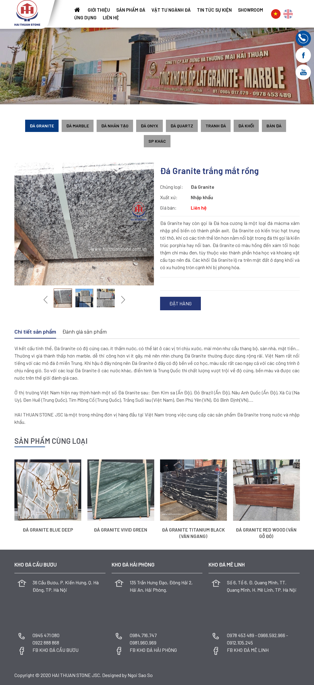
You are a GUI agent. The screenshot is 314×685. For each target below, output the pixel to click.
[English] (288, 14)
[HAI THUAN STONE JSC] (27, 12)
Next (122, 299)
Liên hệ (111, 17)
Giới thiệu (99, 10)
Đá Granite (42, 125)
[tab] (35, 332)
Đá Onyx (149, 125)
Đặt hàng (180, 303)
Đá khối (246, 125)
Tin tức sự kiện (214, 10)
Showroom (250, 10)
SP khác (157, 141)
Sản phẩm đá (130, 10)
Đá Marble (77, 125)
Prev (46, 299)
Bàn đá (273, 125)
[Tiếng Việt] (275, 14)
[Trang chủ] (78, 10)
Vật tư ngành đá (171, 10)
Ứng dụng (85, 17)
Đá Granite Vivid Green (120, 529)
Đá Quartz (181, 125)
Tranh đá (215, 125)
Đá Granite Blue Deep (48, 529)
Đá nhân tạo (114, 125)
